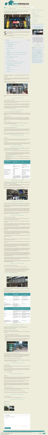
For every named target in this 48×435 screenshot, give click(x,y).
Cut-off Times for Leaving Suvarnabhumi (11, 44)
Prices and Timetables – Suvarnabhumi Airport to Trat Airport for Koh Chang (16, 61)
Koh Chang (10, 7)
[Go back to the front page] (16, 3)
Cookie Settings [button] (40, 433)
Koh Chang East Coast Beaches (36, 15)
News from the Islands (35, 17)
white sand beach (39, 62)
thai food (34, 60)
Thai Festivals (40, 59)
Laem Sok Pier (15, 156)
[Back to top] (46, 433)
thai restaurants (40, 60)
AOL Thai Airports (23, 397)
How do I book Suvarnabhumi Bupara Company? (13, 65)
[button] (33, 7)
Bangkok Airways (14, 291)
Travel (8, 8)
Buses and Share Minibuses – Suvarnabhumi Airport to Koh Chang (14, 63)
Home (7, 7)
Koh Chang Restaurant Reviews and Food (38, 16)
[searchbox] (32, 7)
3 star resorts (34, 49)
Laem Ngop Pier (11, 156)
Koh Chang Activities (35, 14)
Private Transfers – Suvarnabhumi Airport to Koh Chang (12, 42)
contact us (7, 184)
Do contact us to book (7, 272)
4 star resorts (39, 49)
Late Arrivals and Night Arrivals (10, 48)
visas (39, 61)
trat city (36, 61)
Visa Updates (34, 22)
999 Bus (8, 68)
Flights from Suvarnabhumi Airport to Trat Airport (12, 56)
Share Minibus (8, 67)
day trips (38, 51)
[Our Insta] (43, 431)
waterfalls (34, 62)
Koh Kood (15, 7)
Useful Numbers (9, 71)
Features (6, 8)
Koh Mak (20, 7)
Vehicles (8, 49)
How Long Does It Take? (9, 43)
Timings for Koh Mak (10, 46)
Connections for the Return (11, 69)
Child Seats (9, 50)
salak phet (34, 57)
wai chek (41, 61)
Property (24, 7)
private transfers (9, 150)
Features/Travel (7, 403)
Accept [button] (44, 433)
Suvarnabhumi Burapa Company (11, 64)
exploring (38, 52)
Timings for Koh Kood (10, 45)
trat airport (33, 61)
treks (37, 61)
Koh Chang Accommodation (36, 12)
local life (35, 56)
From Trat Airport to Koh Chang (10, 60)
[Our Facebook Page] (42, 431)
